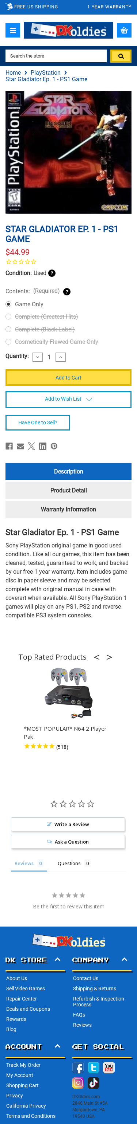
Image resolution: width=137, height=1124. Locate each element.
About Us (16, 978)
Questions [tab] (69, 863)
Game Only (29, 304)
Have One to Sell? (37, 422)
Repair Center (21, 999)
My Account (19, 1075)
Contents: (32, 291)
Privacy (14, 1096)
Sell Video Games (25, 988)
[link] (68, 261)
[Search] (121, 56)
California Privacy (26, 1106)
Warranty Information (68, 509)
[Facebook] (9, 446)
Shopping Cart (22, 1085)
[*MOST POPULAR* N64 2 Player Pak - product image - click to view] (68, 693)
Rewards (16, 1019)
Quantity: (17, 356)
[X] (31, 446)
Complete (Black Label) (45, 329)
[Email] (20, 446)
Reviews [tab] (24, 863)
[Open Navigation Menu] (12, 30)
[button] (99, 657)
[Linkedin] (42, 446)
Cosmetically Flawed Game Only (56, 341)
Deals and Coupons (28, 1009)
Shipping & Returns (94, 988)
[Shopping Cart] (124, 30)
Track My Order (23, 1065)
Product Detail (68, 490)
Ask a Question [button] (72, 841)
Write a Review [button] (71, 824)
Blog (11, 1029)
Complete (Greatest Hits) (46, 316)
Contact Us (85, 978)
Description (68, 471)
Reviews (82, 1025)
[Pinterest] (54, 446)
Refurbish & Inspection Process (98, 1001)
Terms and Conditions (31, 1116)
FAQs (79, 1015)
